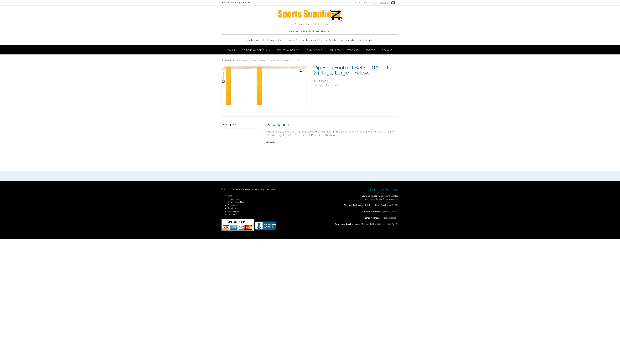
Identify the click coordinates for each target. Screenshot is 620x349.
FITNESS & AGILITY (288, 50)
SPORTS (370, 50)
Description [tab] (229, 124)
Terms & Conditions (237, 202)
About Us (232, 208)
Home (224, 60)
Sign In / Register (359, 2)
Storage (352, 50)
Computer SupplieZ (309, 39)
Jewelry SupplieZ (288, 39)
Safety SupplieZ (348, 39)
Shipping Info (233, 205)
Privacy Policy (234, 199)
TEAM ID (387, 50)
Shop (230, 195)
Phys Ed (335, 50)
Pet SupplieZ (271, 39)
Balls (231, 50)
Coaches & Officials (256, 50)
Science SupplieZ (329, 39)
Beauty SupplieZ (254, 39)
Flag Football (235, 60)
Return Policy (233, 211)
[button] (301, 71)
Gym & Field (315, 50)
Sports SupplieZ (366, 39)
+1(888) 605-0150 (241, 2)
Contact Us (233, 214)
